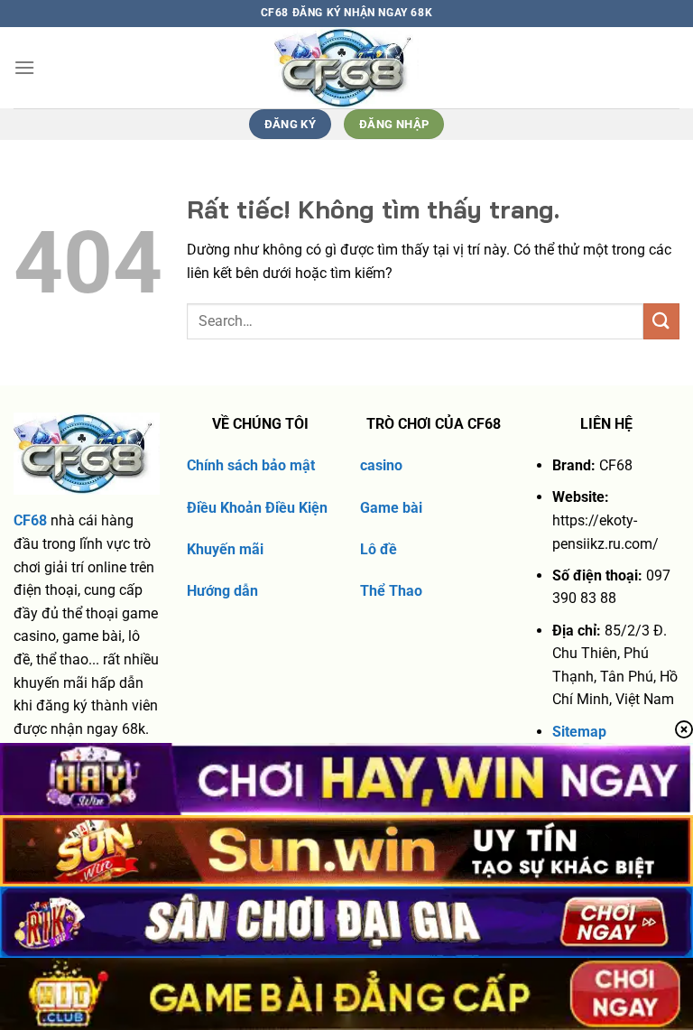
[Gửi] (661, 321)
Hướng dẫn (222, 590)
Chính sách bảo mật (251, 465)
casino (381, 465)
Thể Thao (391, 590)
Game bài (391, 507)
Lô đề (378, 549)
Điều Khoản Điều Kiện (257, 507)
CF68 (30, 520)
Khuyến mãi (225, 549)
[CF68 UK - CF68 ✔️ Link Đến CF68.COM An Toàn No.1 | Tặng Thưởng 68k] (347, 67)
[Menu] (24, 67)
